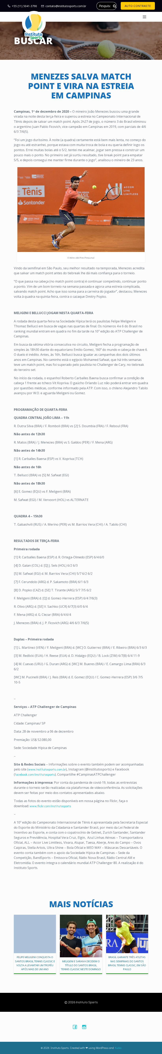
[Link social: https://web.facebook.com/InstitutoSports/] (76, 1027)
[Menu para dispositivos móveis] (144, 16)
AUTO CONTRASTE (138, 6)
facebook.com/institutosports (35, 774)
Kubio (118, 1048)
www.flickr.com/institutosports (50, 806)
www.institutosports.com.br (47, 769)
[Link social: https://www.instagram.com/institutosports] (85, 1027)
